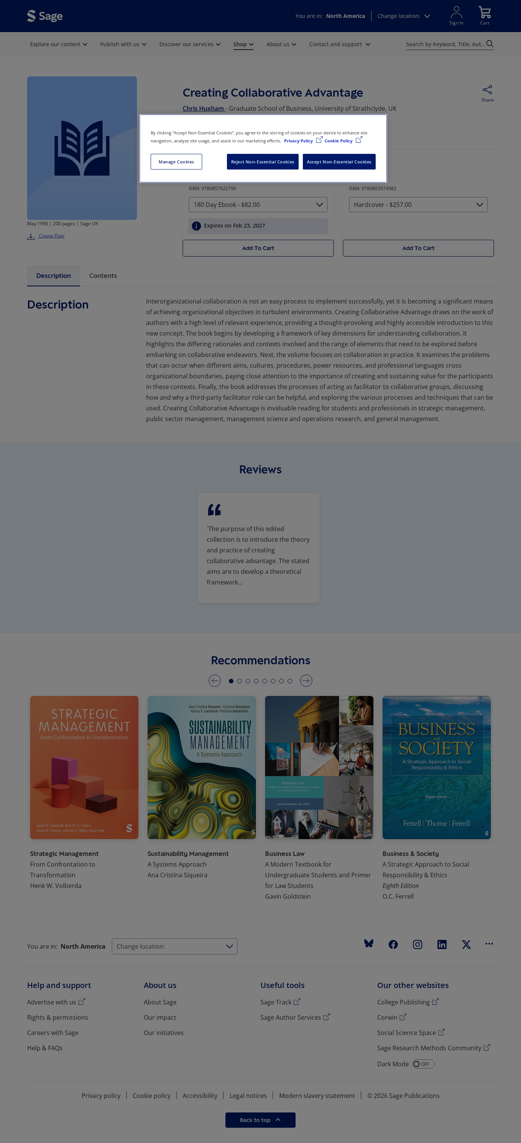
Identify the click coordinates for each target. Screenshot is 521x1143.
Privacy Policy (299, 141)
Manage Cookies (176, 162)
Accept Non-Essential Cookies (339, 162)
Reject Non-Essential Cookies (262, 162)
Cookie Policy (339, 141)
